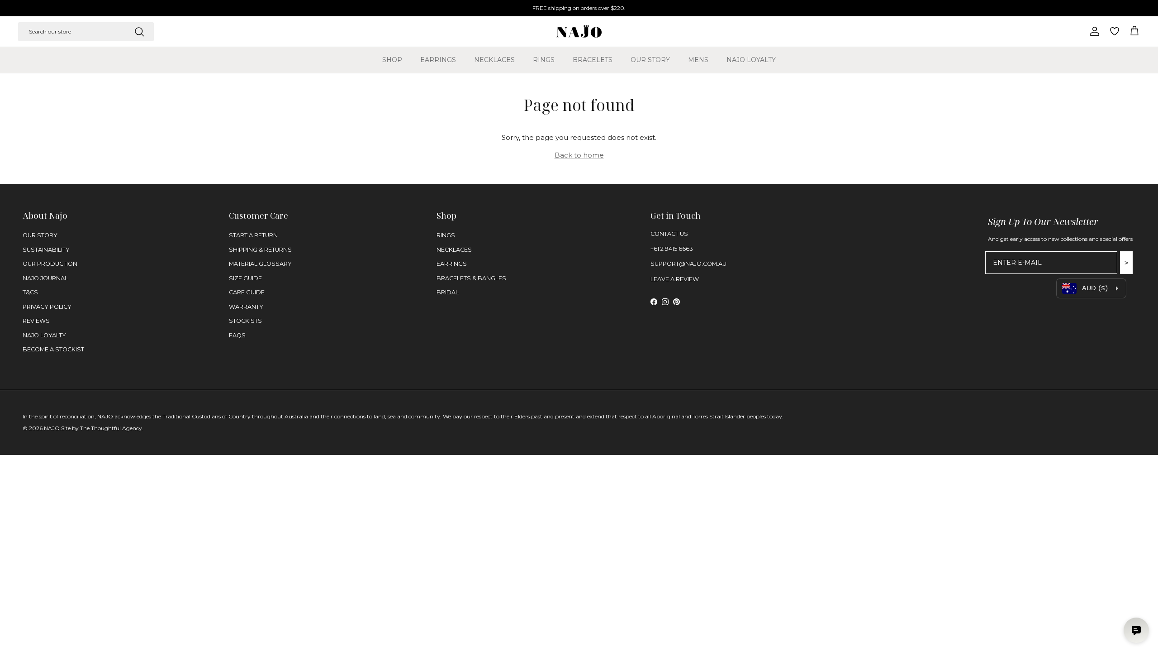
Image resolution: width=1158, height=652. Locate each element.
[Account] (1093, 31)
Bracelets (592, 60)
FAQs (237, 335)
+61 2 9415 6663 (671, 248)
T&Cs (30, 292)
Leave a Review (674, 279)
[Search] (139, 31)
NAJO (52, 428)
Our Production (50, 263)
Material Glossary (260, 263)
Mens (698, 60)
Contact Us (669, 233)
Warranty (246, 306)
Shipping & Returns (260, 249)
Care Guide (247, 292)
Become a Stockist (53, 349)
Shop (392, 60)
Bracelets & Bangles (471, 278)
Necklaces (494, 60)
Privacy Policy (47, 306)
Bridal (448, 292)
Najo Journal (45, 278)
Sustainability (46, 249)
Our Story (650, 60)
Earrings (438, 60)
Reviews (36, 320)
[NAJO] (579, 31)
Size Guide (245, 278)
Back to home (579, 155)
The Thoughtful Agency (111, 428)
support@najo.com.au (688, 263)
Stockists (245, 320)
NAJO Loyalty (751, 60)
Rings (544, 60)
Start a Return (253, 235)
